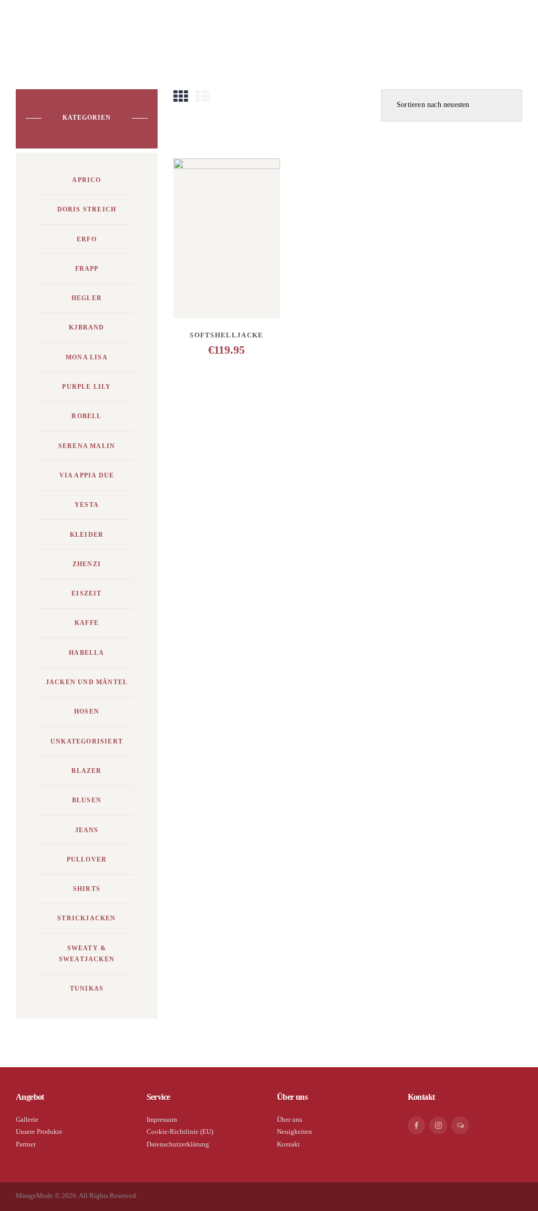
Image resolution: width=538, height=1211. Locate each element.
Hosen (86, 711)
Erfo (87, 239)
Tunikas (87, 988)
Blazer (86, 770)
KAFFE (87, 622)
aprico (86, 180)
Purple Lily (86, 386)
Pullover (87, 859)
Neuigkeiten (294, 1131)
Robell (86, 416)
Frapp (87, 268)
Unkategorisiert (86, 741)
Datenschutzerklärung (178, 1144)
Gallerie (27, 1119)
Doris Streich (87, 209)
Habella (86, 652)
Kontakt (288, 1144)
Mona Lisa (87, 357)
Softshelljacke (226, 335)
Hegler (86, 298)
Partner (26, 1144)
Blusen (86, 800)
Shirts (86, 889)
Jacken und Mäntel (87, 682)
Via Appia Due (87, 475)
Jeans (87, 830)
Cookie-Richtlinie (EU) (180, 1131)
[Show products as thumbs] (180, 97)
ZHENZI (87, 564)
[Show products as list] (202, 97)
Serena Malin (86, 446)
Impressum (162, 1119)
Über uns (289, 1119)
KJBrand (86, 327)
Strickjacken (86, 918)
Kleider (87, 534)
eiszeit (86, 593)
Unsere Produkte (39, 1131)
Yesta (87, 504)
